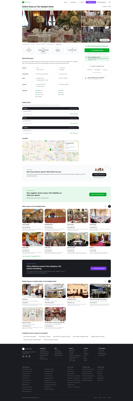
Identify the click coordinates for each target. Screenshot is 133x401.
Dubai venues (99, 373)
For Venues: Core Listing (74, 357)
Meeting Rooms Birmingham (87, 380)
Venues (65, 2)
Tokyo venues (100, 375)
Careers (85, 355)
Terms (104, 397)
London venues (70, 369)
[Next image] (41, 216)
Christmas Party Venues (48, 371)
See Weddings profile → (73, 127)
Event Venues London (26, 382)
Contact (85, 358)
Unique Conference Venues (27, 371)
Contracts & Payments (44, 353)
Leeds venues (69, 378)
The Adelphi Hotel (27, 9)
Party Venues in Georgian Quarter (80, 336)
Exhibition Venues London (27, 386)
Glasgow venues (76, 378)
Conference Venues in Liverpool (51, 339)
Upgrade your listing (102, 353)
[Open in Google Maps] (50, 150)
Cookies (109, 397)
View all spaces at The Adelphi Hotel (31, 256)
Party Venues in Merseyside (29, 336)
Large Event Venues (48, 386)
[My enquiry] (109, 2)
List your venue (72, 358)
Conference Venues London (27, 369)
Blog (85, 351)
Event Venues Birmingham (87, 378)
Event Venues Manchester (87, 371)
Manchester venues (70, 371)
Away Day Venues (25, 378)
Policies (85, 360)
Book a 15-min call (100, 174)
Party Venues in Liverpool (44, 336)
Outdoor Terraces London (27, 391)
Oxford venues (70, 386)
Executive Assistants (59, 353)
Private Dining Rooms (26, 375)
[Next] (109, 206)
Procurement (57, 350)
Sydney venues (100, 380)
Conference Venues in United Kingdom (32, 339)
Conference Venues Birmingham (88, 375)
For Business (73, 2)
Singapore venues (100, 378)
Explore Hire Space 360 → (97, 194)
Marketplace (71, 351)
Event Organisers (58, 351)
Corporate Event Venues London (50, 382)
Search (82, 2)
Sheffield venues (77, 386)
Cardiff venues (70, 382)
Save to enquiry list (97, 72)
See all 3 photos (105, 40)
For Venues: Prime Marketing (74, 355)
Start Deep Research (99, 268)
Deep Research (91, 2)
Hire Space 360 (43, 350)
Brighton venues (78, 380)
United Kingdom (25, 44)
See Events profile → (74, 117)
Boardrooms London (48, 380)
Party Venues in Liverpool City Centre (61, 336)
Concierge (71, 353)
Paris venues (99, 371)
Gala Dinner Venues (25, 384)
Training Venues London (26, 380)
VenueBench (86, 353)
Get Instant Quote (98, 50)
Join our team (101, 350)
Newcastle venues (77, 382)
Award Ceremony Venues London (50, 384)
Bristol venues (77, 375)
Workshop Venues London (49, 389)
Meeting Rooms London (48, 378)
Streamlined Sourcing (44, 351)
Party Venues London (48, 373)
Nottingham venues (71, 384)
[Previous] (105, 206)
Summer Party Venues (26, 373)
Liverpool (33, 44)
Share (105, 6)
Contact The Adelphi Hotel (98, 66)
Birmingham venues (71, 373)
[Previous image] (23, 216)
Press (85, 357)
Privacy (100, 397)
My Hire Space (102, 2)
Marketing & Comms (59, 355)
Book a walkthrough (44, 358)
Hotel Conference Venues (49, 369)
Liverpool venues (70, 380)
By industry (42, 357)
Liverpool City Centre (40, 44)
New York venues (100, 369)
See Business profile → (73, 108)
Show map (50, 9)
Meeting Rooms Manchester (87, 373)
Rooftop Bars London (48, 375)
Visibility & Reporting (44, 355)
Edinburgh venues (70, 375)
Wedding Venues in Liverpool (97, 336)
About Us (85, 350)
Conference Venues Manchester (88, 369)
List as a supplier (72, 360)
